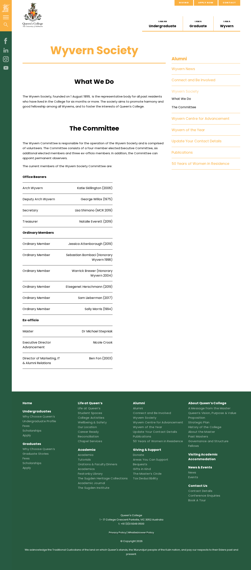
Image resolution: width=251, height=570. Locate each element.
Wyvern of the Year (188, 129)
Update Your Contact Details (197, 141)
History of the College (205, 427)
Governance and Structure (208, 441)
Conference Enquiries (204, 495)
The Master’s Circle (147, 474)
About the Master (201, 432)
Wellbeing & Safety (92, 422)
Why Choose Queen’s (39, 416)
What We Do (181, 98)
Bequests (140, 464)
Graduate (198, 24)
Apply (27, 435)
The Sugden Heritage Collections (103, 478)
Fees (26, 426)
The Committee (184, 107)
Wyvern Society (185, 91)
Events (193, 477)
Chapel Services (90, 441)
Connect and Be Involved (193, 80)
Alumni (179, 59)
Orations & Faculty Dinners (97, 464)
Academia (85, 455)
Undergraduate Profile (39, 421)
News (192, 472)
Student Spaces (90, 413)
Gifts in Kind (142, 469)
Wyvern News (183, 68)
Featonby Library (90, 474)
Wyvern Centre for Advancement (200, 118)
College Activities (91, 418)
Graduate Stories (36, 454)
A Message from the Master (209, 408)
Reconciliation (88, 436)
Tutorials (84, 459)
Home (27, 403)
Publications (182, 152)
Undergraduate (162, 24)
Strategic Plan (199, 422)
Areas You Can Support (150, 459)
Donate (138, 455)
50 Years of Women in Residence (200, 163)
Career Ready (88, 432)
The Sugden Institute (94, 488)
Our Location (87, 427)
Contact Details (200, 491)
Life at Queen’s (89, 408)
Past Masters (198, 436)
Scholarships (32, 430)
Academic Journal (91, 483)
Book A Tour (197, 500)
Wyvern (227, 24)
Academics (86, 469)
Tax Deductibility (145, 478)
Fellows (193, 446)
